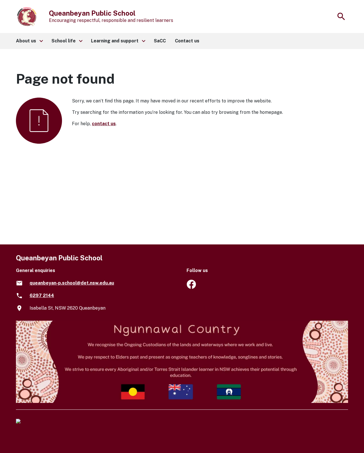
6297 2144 (42, 295)
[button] (29, 41)
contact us (104, 123)
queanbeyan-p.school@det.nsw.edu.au (72, 283)
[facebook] (191, 287)
